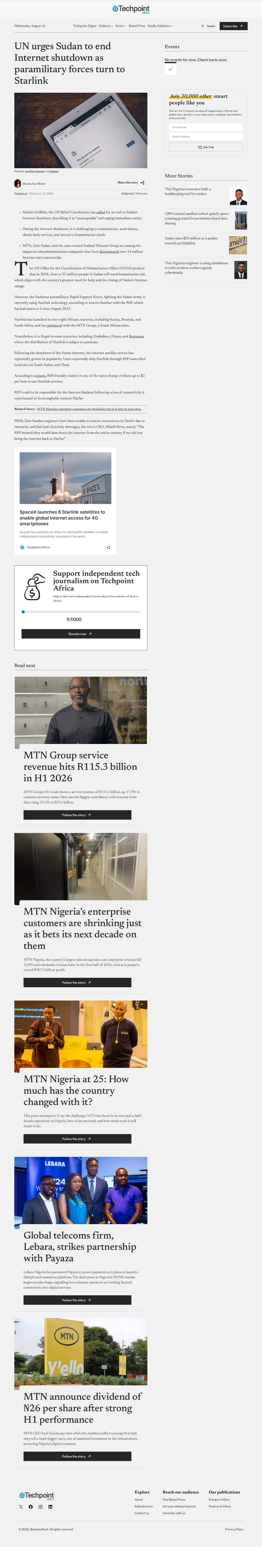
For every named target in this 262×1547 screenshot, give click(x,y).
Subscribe (230, 26)
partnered (54, 326)
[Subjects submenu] (112, 26)
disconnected (109, 252)
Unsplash (54, 171)
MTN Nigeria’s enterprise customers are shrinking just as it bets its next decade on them (90, 409)
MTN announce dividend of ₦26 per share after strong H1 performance (82, 1409)
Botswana (136, 336)
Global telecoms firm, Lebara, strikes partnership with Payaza (80, 1247)
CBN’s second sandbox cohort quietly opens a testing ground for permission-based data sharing (197, 218)
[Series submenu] (125, 26)
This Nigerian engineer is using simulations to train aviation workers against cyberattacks (196, 268)
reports (40, 376)
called (100, 212)
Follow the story (74, 815)
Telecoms (141, 193)
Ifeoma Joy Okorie (34, 184)
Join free (208, 147)
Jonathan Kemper (34, 171)
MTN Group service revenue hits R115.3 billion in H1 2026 (80, 767)
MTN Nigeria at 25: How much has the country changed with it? (76, 1091)
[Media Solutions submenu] (172, 26)
